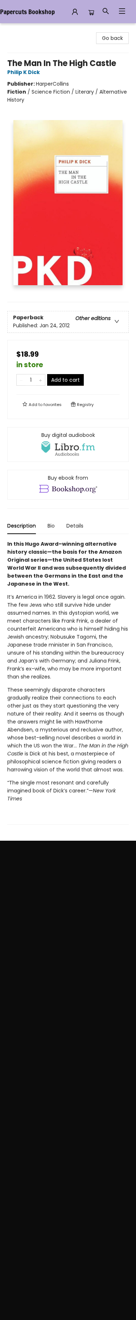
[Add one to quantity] (40, 380)
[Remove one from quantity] (21, 380)
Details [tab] (74, 525)
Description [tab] (21, 525)
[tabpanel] (68, 682)
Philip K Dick (23, 72)
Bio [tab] (51, 525)
